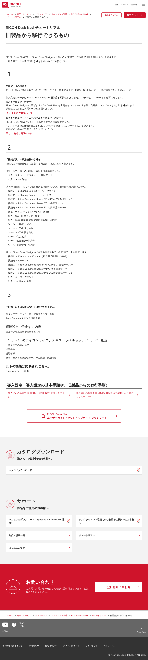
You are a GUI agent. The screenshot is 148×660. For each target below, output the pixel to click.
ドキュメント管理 (59, 14)
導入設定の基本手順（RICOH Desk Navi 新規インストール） (37, 395)
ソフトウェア (41, 14)
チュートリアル (14, 17)
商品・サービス (24, 14)
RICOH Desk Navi (79, 14)
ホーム (10, 14)
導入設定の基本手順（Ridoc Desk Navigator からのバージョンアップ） (106, 395)
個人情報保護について (12, 646)
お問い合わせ (109, 646)
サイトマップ (91, 646)
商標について (51, 646)
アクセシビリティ (71, 646)
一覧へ (5, 631)
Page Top (141, 632)
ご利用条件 (34, 646)
